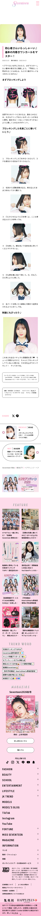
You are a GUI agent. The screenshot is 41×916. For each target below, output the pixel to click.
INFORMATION (10, 845)
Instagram (8, 818)
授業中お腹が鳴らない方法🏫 (13, 675)
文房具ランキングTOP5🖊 (12, 649)
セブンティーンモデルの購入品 (14, 660)
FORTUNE (7, 829)
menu (37, 5)
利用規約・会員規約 (8, 891)
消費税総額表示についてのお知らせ (13, 894)
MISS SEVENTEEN (12, 835)
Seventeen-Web (8, 468)
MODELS (7, 802)
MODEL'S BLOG (11, 807)
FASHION (7, 769)
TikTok (6, 813)
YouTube (7, 824)
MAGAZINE (8, 840)
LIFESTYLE (8, 791)
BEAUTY (20, 468)
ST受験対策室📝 (27, 664)
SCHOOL (7, 780)
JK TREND (7, 796)
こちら (15, 913)
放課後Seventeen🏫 (10, 667)
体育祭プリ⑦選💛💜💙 (11, 678)
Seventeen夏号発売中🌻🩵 (13, 653)
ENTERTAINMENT (12, 785)
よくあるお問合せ (23, 884)
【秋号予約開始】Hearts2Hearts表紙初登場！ (20, 671)
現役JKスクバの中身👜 (11, 664)
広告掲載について (7, 884)
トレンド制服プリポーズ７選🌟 (14, 656)
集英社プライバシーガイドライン (12, 887)
